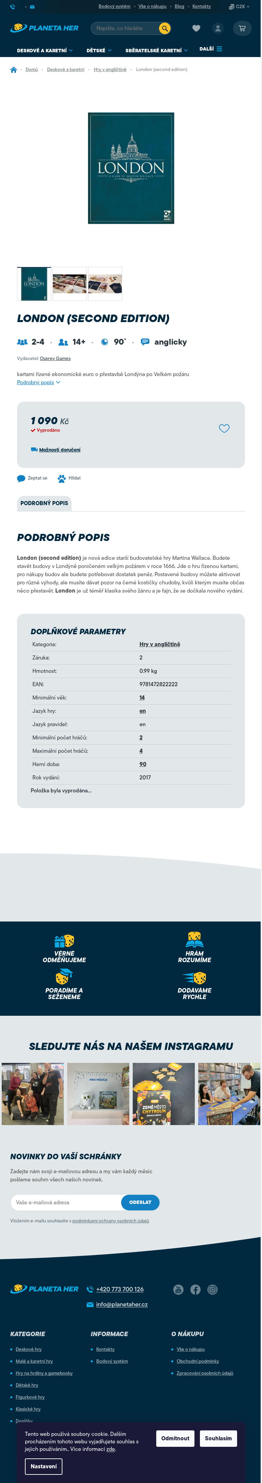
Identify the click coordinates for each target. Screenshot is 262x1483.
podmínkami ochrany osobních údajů (110, 1221)
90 (143, 764)
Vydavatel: (44, 358)
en (143, 711)
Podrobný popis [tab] (44, 503)
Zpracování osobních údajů (205, 1373)
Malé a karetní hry (34, 1361)
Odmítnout (175, 1438)
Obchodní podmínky (198, 1361)
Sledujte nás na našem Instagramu (131, 1046)
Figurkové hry (30, 1397)
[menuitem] (45, 51)
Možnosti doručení (60, 450)
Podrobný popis (35, 382)
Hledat (165, 28)
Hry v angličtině (160, 644)
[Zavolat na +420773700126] (18, 7)
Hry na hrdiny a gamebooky (44, 1373)
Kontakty (201, 6)
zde (110, 1449)
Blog (179, 6)
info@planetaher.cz (122, 1304)
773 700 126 (120, 1289)
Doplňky (24, 1421)
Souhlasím (218, 1438)
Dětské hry (27, 1385)
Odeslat (140, 1202)
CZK (240, 7)
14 (142, 697)
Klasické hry (28, 1409)
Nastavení (44, 1466)
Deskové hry (29, 1349)
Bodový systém (114, 6)
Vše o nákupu (152, 6)
